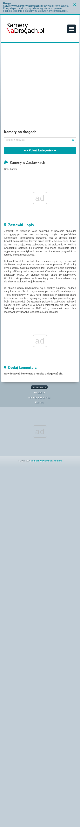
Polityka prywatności (39, 397)
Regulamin (39, 392)
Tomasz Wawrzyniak (41, 461)
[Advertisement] (40, 87)
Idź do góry (38, 387)
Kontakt (39, 402)
